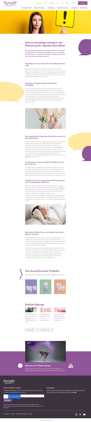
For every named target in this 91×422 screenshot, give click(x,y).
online (73, 392)
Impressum (6, 414)
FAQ (58, 3)
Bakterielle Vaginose (39, 8)
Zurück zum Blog (30, 329)
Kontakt (67, 3)
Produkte (39, 3)
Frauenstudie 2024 (27, 8)
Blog (62, 3)
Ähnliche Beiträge (45, 329)
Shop (45, 3)
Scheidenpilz (51, 8)
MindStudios (48, 420)
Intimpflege (74, 8)
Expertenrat (51, 3)
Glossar (30, 414)
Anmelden (7, 400)
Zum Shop (82, 3)
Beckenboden (83, 8)
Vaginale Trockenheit (63, 8)
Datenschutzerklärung (21, 414)
